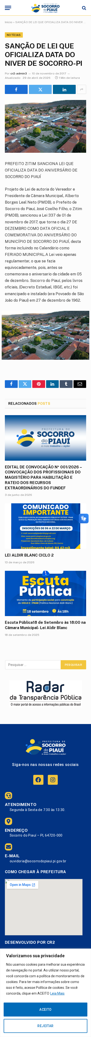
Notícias (14, 34)
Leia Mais (57, 993)
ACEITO (45, 1009)
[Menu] (8, 7)
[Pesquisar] (83, 7)
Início (8, 22)
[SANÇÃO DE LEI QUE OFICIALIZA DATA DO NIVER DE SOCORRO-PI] (45, 126)
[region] (45, 993)
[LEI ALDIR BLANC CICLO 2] (45, 526)
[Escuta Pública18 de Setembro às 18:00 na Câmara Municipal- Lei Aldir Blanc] (45, 593)
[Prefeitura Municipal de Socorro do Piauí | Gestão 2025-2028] (45, 8)
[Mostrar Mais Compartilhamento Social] (81, 89)
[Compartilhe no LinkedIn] (64, 89)
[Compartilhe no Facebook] (16, 89)
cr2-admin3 (18, 73)
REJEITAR (45, 1026)
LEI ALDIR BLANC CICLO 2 (29, 555)
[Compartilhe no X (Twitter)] (40, 89)
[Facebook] (38, 780)
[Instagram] (53, 780)
